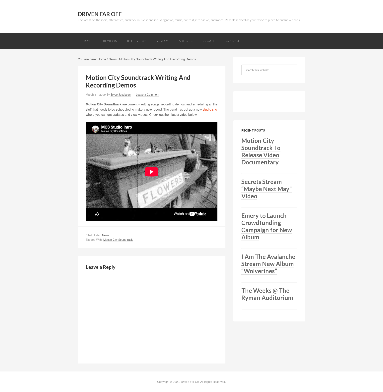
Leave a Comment (147, 94)
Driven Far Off (100, 14)
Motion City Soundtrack (118, 240)
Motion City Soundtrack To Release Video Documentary (260, 151)
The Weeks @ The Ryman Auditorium (267, 294)
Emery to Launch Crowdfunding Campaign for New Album (266, 226)
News (105, 235)
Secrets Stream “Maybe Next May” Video (266, 188)
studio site (210, 109)
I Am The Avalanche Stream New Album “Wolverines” (268, 263)
